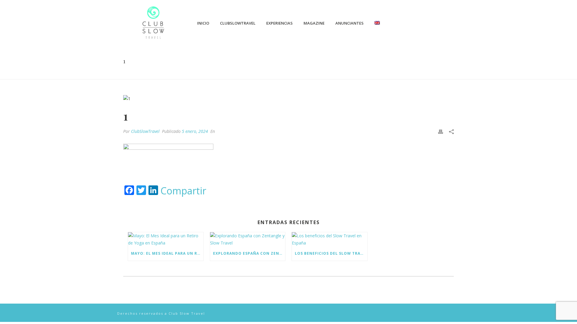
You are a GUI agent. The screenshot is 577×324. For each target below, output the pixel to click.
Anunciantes (349, 23)
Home (432, 73)
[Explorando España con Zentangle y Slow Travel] (247, 239)
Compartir (183, 191)
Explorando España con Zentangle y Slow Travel (249, 253)
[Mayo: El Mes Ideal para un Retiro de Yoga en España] (165, 239)
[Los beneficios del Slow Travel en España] (329, 239)
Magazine (314, 23)
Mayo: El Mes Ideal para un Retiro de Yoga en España (167, 253)
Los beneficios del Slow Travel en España (331, 253)
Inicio (203, 23)
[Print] (440, 131)
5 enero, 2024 (195, 131)
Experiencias (279, 23)
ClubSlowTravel (237, 23)
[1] (288, 98)
